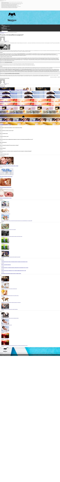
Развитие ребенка (5, 26)
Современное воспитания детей (5, 243)
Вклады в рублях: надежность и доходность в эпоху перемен (8, 229)
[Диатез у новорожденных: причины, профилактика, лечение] (7, 164)
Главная (1, 32)
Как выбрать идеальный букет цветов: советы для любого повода (9, 4)
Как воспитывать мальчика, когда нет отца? (8, 93)
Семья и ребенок (3, 25)
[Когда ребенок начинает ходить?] (5, 249)
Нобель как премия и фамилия (5, 2)
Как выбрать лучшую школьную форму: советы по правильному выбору (14, 89)
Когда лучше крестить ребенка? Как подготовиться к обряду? (11, 113)
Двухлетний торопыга (4, 109)
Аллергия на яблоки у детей (5, 101)
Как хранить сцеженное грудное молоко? (6, 176)
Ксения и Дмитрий (3, 116)
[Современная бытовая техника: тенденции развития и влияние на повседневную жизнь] (5, 235)
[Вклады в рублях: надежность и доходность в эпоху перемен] (5, 228)
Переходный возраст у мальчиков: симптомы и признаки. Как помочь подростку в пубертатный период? (20, 120)
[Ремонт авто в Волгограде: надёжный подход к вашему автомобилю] (5, 308)
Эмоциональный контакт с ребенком (5, 213)
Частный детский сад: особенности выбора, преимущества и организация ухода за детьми (12, 3)
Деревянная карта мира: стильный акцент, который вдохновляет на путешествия (11, 6)
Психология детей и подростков (6, 29)
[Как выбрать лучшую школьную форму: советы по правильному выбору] (5, 317)
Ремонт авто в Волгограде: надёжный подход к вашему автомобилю (9, 309)
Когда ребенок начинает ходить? (5, 250)
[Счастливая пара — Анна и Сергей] (5, 206)
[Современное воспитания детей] (5, 242)
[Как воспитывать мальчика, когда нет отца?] (5, 324)
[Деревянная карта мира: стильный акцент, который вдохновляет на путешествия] (5, 301)
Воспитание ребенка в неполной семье (5, 187)
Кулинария (2, 27)
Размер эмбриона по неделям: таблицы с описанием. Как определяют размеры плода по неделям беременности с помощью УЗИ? (16, 220)
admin (5, 83)
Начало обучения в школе (5, 97)
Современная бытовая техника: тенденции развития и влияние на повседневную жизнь (11, 236)
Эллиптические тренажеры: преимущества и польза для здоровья (9, 7)
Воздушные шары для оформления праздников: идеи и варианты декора (10, 5)
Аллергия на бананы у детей (5, 124)
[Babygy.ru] (12, 22)
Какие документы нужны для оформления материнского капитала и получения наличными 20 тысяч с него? (21, 105)
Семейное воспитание (4, 28)
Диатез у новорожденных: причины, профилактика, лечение (9, 165)
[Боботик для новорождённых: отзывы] (7, 196)
